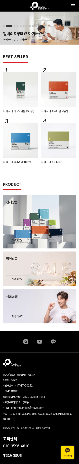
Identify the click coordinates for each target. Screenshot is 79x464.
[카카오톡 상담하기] (67, 452)
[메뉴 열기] (73, 6)
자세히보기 (18, 240)
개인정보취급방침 (12, 455)
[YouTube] (39, 341)
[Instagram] (25, 341)
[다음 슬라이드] (59, 26)
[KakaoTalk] (53, 341)
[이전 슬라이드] (52, 26)
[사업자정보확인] (12, 390)
